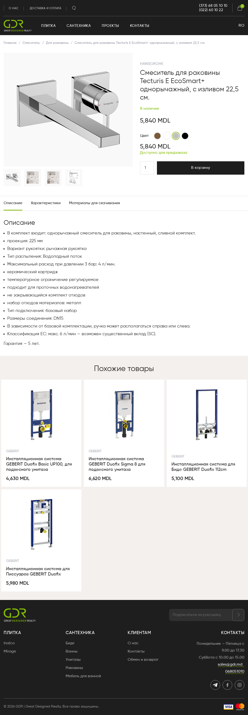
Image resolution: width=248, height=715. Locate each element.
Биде (70, 643)
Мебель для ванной (83, 676)
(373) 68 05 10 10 (213, 6)
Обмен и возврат (143, 660)
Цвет (144, 136)
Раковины (74, 668)
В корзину (200, 168)
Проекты (110, 26)
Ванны (72, 651)
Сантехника (79, 26)
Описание (13, 203)
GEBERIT (12, 451)
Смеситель (31, 43)
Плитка (48, 26)
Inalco (9, 643)
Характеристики (46, 203)
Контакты (139, 26)
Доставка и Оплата (46, 8)
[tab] (13, 203)
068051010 (234, 672)
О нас (14, 8)
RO (241, 26)
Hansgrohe (151, 64)
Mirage (10, 651)
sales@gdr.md (230, 665)
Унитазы (73, 660)
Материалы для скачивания (94, 203)
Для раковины (57, 43)
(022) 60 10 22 (211, 10)
